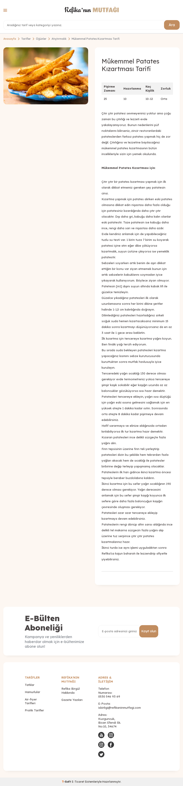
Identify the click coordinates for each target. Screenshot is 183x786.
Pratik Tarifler (34, 710)
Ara (172, 25)
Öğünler (41, 38)
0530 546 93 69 (109, 696)
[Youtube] (101, 735)
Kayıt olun (148, 631)
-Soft (67, 781)
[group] (45, 75)
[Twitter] (101, 754)
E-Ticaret (78, 781)
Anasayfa (9, 38)
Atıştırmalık (59, 38)
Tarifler (26, 38)
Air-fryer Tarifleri (31, 701)
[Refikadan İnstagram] (101, 745)
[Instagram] (111, 735)
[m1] (119, 286)
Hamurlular (32, 692)
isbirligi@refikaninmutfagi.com (119, 707)
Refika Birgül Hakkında (70, 690)
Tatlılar (29, 685)
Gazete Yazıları (72, 700)
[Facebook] (111, 745)
